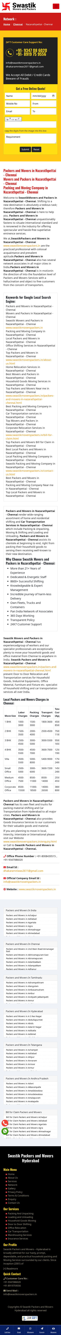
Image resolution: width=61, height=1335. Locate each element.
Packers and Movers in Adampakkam (23, 965)
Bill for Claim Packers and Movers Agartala (26, 1124)
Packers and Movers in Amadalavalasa (24, 1090)
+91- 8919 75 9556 (31, 54)
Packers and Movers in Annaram (21, 1060)
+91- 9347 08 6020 (31, 50)
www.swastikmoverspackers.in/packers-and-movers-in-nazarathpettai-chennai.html (30, 399)
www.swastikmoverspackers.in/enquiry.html (30, 841)
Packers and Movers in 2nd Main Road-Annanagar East (30, 950)
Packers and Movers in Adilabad (21, 919)
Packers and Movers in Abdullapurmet (24, 1019)
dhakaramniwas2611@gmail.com (25, 66)
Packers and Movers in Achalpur (21, 915)
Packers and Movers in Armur (20, 1067)
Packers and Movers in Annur (20, 1000)
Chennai (18, 24)
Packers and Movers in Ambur (20, 993)
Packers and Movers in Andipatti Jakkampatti (27, 997)
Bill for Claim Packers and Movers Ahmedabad (28, 1135)
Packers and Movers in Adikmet (21, 1034)
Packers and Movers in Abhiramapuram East (27, 954)
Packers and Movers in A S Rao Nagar (24, 1016)
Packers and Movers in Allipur (20, 1057)
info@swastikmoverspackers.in (23, 62)
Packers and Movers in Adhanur (21, 969)
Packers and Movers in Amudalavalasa (24, 1094)
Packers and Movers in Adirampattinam (25, 982)
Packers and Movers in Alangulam (22, 986)
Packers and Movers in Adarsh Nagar (23, 1027)
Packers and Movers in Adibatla (21, 1030)
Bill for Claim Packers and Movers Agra (24, 1127)
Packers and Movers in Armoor (20, 1064)
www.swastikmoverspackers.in (21, 245)
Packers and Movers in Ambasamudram (25, 989)
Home (6, 24)
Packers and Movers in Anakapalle (22, 1101)
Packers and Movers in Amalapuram (23, 1097)
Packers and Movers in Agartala (21, 922)
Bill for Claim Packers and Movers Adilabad (26, 1120)
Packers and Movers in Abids (19, 1023)
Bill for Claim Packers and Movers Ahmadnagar (28, 1131)
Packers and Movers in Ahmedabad (23, 933)
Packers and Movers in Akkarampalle (23, 1087)
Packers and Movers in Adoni (20, 1083)
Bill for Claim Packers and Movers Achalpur (26, 1117)
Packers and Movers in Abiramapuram (24, 958)
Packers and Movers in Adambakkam (23, 962)
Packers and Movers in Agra (19, 926)
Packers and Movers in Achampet (22, 1049)
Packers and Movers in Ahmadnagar (23, 929)
